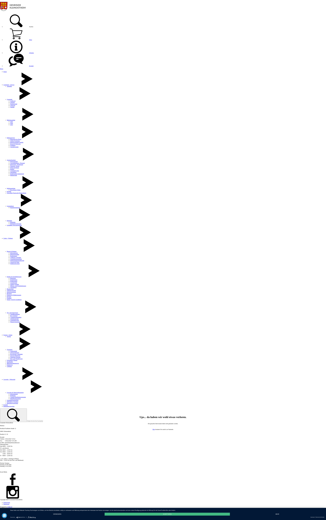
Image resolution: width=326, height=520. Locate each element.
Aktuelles (9, 86)
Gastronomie (13, 351)
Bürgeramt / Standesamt (16, 164)
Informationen (14, 253)
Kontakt (31, 66)
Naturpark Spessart (15, 357)
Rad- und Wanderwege (16, 358)
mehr (277, 514)
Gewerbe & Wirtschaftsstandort (15, 392)
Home (5, 71)
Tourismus (9, 349)
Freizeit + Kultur (7, 335)
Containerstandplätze (15, 317)
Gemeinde (9, 99)
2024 (11, 123)
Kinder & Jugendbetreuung (14, 276)
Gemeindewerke (14, 170)
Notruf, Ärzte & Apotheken (14, 299)
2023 (11, 124)
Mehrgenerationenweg (13, 363)
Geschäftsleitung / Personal (17, 163)
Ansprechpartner (11, 160)
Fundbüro (12, 145)
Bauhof (12, 169)
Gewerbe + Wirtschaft (9, 379)
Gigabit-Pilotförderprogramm (18, 397)
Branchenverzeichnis (12, 403)
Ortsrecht (12, 105)
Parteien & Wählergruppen (14, 295)
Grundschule (13, 283)
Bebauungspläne (14, 254)
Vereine (9, 336)
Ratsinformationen (15, 207)
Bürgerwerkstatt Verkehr (16, 142)
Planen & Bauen (14, 167)
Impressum (6, 504)
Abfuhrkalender (14, 319)
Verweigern (57, 514)
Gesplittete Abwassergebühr (14, 225)
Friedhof (9, 298)
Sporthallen (10, 362)
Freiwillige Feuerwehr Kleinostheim (16, 193)
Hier (154, 429)
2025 (11, 121)
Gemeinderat (10, 206)
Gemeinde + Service (8, 85)
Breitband (12, 395)
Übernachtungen (14, 352)
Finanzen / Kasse (14, 166)
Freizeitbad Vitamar (12, 360)
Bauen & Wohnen (11, 251)
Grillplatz (9, 366)
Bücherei (9, 293)
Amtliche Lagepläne (15, 257)
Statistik (12, 107)
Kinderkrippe (13, 280)
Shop (30, 40)
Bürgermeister (14, 161)
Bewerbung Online (15, 190)
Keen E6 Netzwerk (15, 144)
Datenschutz (6, 502)
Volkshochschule (11, 290)
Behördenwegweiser (15, 223)
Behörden (9, 220)
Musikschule (13, 175)
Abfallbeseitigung (15, 314)
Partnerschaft (13, 104)
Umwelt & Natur (14, 262)
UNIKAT (9, 507)
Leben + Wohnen (8, 238)
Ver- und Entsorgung (12, 312)
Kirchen (9, 296)
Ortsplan (31, 53)
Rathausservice (11, 138)
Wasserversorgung (15, 322)
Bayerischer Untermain (16, 354)
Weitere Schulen (14, 284)
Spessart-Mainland (15, 355)
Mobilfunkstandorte (15, 398)
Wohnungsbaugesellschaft (17, 260)
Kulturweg (10, 365)
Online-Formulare (15, 141)
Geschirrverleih (14, 147)
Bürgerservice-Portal (15, 139)
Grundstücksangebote (16, 259)
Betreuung (13, 278)
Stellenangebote (11, 188)
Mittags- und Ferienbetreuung (18, 286)
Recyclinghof (13, 316)
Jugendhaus (13, 172)
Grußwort (12, 101)
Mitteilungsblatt (11, 120)
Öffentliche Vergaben (12, 401)
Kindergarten (13, 281)
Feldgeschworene (15, 263)
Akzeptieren (167, 514)
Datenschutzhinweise (320, 517)
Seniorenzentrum (11, 292)
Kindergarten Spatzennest (17, 174)
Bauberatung (13, 256)
